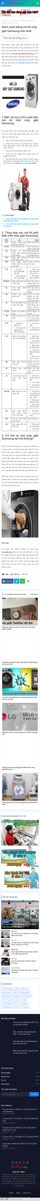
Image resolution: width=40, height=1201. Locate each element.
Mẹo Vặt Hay (15, 574)
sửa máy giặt (26, 163)
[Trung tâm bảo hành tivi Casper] (20, 866)
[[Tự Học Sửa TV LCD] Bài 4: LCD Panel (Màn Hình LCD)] (5, 934)
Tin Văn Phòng (6, 1003)
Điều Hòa (24, 989)
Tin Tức (12, 20)
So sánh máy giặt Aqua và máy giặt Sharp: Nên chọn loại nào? (19, 698)
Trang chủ (5, 20)
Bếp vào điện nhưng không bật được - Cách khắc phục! (24, 1033)
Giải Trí (15, 992)
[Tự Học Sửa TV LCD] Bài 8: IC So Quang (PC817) (20, 1137)
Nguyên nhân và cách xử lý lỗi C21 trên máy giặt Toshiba (18, 628)
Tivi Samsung (6, 1007)
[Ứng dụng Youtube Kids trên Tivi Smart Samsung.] (5, 971)
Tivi (15, 1003)
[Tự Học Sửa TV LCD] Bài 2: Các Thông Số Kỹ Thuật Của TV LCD (19, 1129)
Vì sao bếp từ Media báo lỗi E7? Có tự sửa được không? (25, 1023)
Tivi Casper (23, 1003)
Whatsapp (22, 581)
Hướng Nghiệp (25, 992)
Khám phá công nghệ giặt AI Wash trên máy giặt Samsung (18, 768)
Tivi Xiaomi (24, 1007)
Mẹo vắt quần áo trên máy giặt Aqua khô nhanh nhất (20, 803)
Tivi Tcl (16, 1007)
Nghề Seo (16, 996)
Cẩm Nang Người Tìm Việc (10, 989)
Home (11, 1193)
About (18, 1193)
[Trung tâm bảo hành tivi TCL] (20, 888)
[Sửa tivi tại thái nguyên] (20, 845)
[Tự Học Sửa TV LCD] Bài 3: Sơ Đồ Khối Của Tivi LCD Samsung (19, 1110)
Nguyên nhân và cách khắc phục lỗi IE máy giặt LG (19, 733)
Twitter (16, 581)
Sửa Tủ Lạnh (14, 1000)
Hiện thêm (34, 594)
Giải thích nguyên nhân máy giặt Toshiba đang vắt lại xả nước (19, 663)
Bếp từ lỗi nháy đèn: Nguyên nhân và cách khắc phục (25, 1052)
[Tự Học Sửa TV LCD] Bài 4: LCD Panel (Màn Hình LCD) (20, 1119)
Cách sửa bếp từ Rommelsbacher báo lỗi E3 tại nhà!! (25, 1042)
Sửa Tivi (4, 1000)
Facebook (8, 581)
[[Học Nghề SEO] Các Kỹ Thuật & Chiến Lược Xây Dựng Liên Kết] (5, 952)
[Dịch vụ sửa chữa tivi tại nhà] (20, 15)
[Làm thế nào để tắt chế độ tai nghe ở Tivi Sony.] (5, 962)
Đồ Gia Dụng (6, 992)
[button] (38, 3)
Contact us (27, 1193)
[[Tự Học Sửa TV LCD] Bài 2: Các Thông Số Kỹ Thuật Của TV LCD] (5, 943)
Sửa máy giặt (27, 996)
